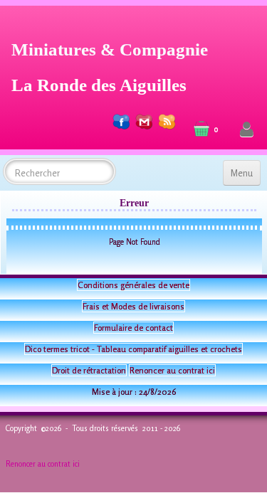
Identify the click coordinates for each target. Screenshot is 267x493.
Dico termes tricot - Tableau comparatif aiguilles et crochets (133, 349)
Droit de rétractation (89, 370)
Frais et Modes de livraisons (133, 306)
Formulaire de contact (133, 327)
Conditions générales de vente (133, 285)
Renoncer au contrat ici (172, 370)
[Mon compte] (246, 130)
